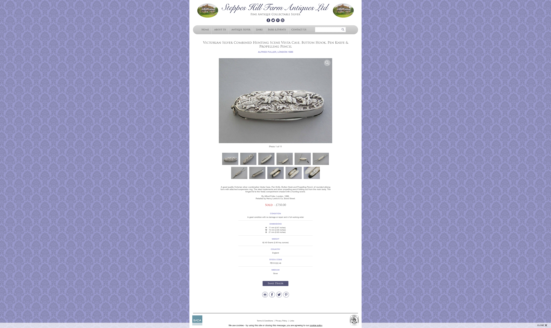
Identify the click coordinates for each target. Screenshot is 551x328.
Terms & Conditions (265, 321)
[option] (275, 100)
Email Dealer (275, 283)
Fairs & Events (277, 29)
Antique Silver (240, 29)
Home (205, 29)
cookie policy (316, 325)
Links (259, 29)
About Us (220, 29)
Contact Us (298, 29)
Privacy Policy (281, 321)
